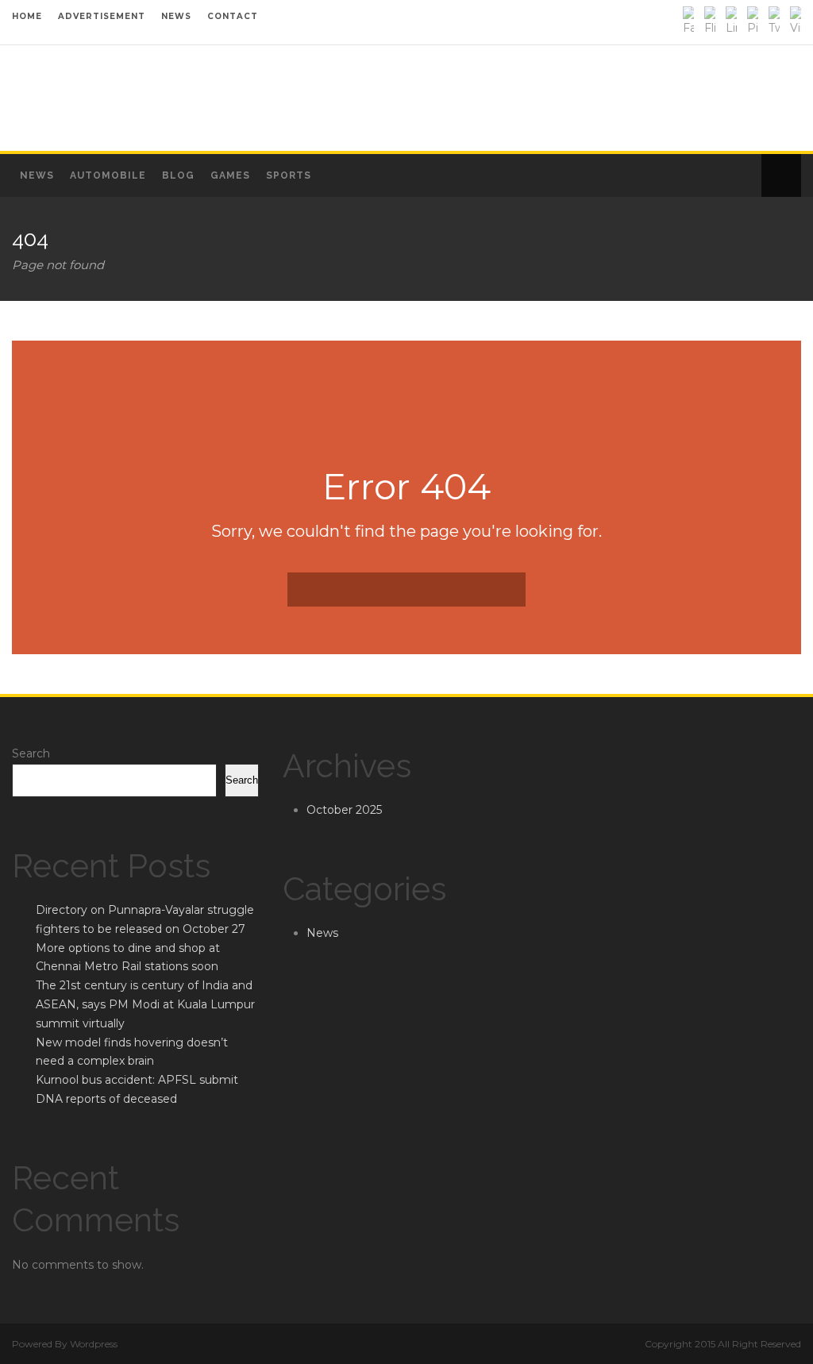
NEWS (176, 16)
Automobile (108, 175)
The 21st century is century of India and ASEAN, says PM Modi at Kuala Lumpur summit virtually (145, 1004)
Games (230, 175)
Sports (288, 175)
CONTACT (232, 16)
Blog (178, 175)
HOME (27, 16)
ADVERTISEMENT (101, 16)
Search (31, 753)
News (37, 175)
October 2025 (344, 810)
